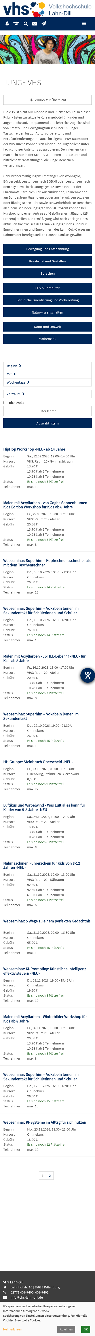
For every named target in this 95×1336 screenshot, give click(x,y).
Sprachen (47, 273)
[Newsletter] (43, 23)
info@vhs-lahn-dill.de (26, 1297)
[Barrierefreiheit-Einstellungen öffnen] (87, 675)
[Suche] (25, 23)
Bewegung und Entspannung (47, 249)
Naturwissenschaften (47, 312)
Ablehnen (66, 1329)
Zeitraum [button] (14, 394)
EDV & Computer (47, 288)
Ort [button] (9, 374)
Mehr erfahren (12, 1329)
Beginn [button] (12, 366)
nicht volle (16, 402)
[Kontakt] (34, 23)
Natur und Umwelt (47, 326)
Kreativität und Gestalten (47, 261)
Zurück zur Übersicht (50, 100)
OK (86, 1329)
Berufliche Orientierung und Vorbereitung (48, 300)
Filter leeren (48, 411)
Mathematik (47, 338)
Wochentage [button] (16, 382)
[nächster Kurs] (86, 1176)
